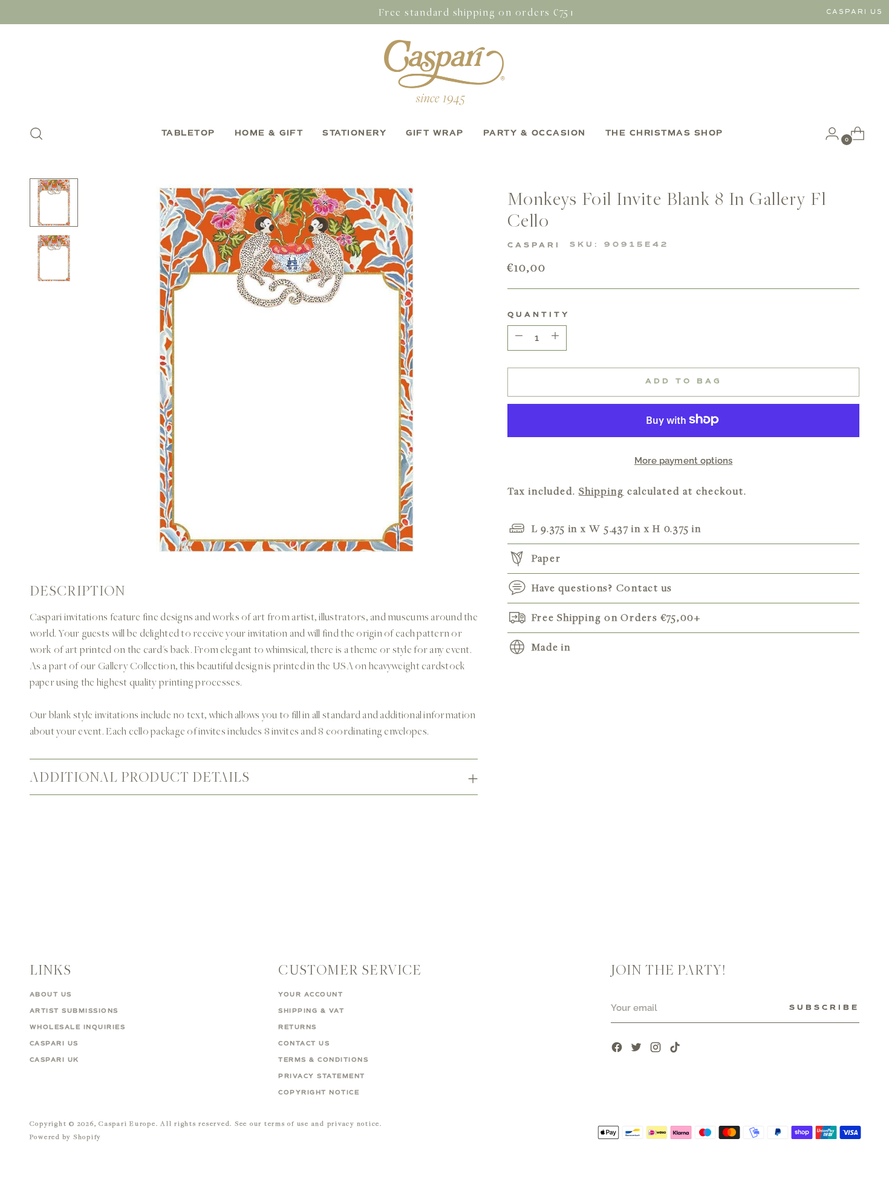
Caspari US (854, 12)
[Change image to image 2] (54, 258)
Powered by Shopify (66, 1136)
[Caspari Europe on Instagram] (657, 1048)
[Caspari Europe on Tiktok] (676, 1048)
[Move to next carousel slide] (849, 888)
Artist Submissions (74, 1011)
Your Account (310, 995)
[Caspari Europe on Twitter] (637, 1048)
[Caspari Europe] (444, 72)
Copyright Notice (318, 1092)
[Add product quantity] (519, 337)
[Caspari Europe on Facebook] (618, 1048)
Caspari (534, 244)
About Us (51, 995)
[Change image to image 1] (54, 202)
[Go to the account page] (827, 134)
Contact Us (304, 1044)
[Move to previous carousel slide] (822, 888)
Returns (297, 1027)
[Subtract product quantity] (555, 337)
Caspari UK (54, 1060)
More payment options (683, 460)
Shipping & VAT (311, 1011)
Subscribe (824, 1008)
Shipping (601, 490)
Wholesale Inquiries (78, 1027)
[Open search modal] (36, 134)
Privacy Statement (321, 1076)
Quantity (538, 314)
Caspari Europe (127, 1123)
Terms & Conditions (323, 1060)
